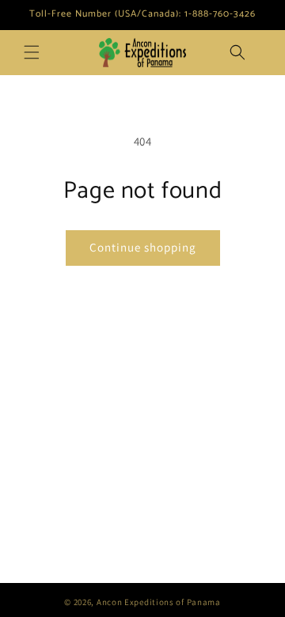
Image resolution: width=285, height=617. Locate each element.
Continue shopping (142, 247)
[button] (31, 52)
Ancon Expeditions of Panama (159, 602)
